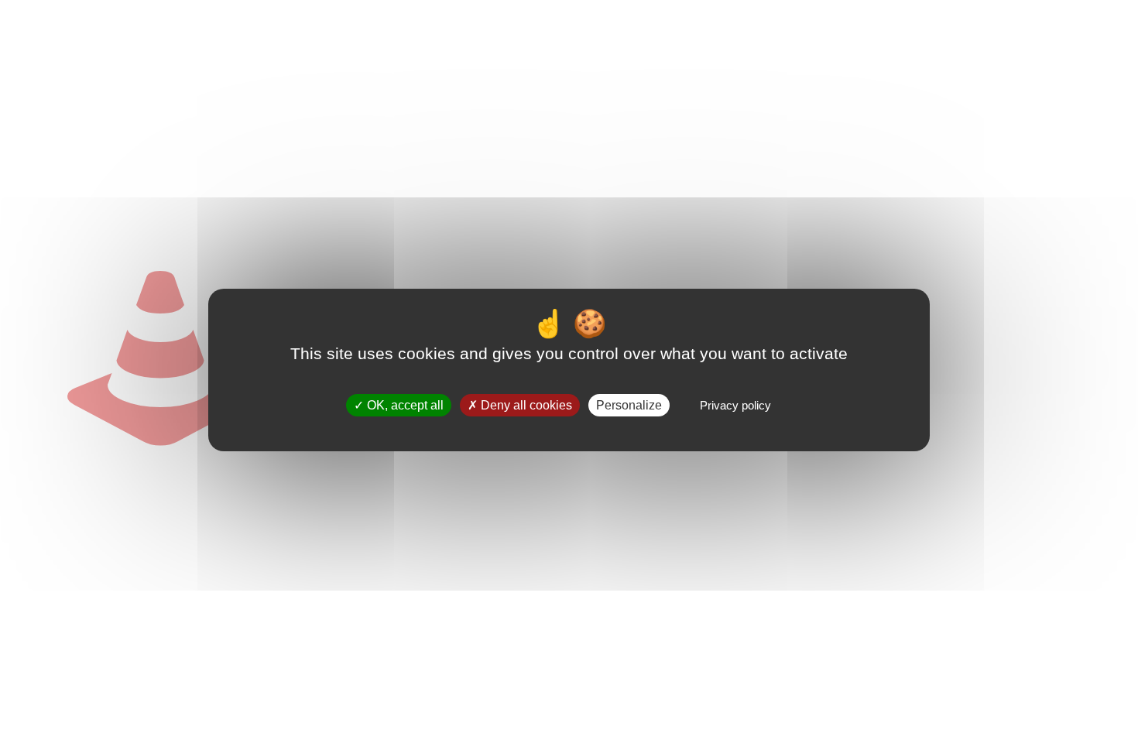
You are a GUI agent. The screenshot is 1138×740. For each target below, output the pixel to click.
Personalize (629, 405)
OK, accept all (404, 405)
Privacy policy (735, 405)
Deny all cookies (525, 405)
